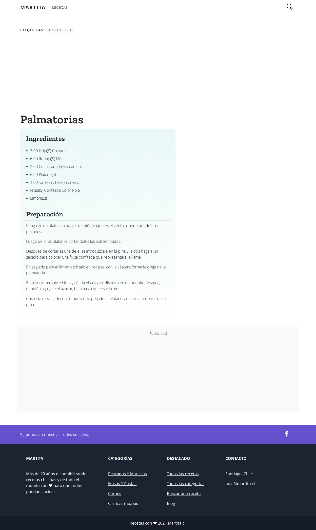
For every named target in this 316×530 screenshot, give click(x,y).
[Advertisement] (98, 73)
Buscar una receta (184, 493)
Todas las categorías (185, 483)
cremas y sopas (123, 503)
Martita (33, 7)
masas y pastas (122, 483)
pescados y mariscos (127, 473)
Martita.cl (176, 523)
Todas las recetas (183, 473)
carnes (114, 493)
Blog (171, 503)
